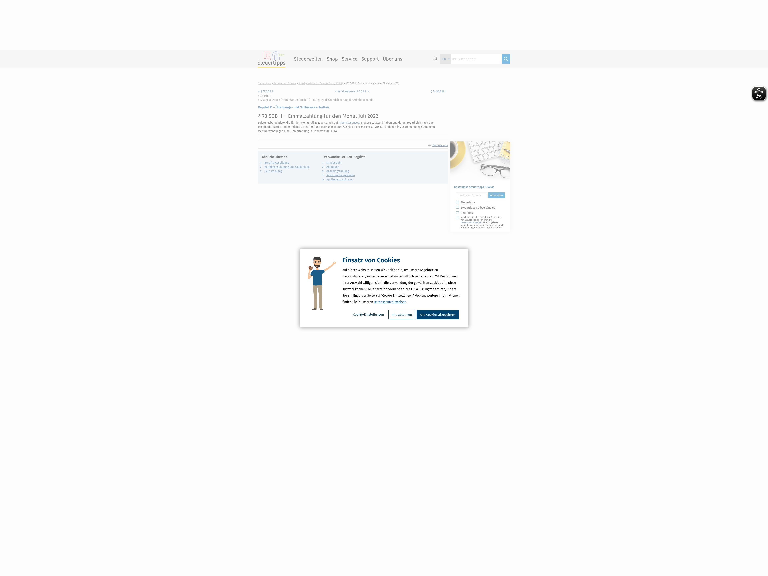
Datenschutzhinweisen (390, 302)
